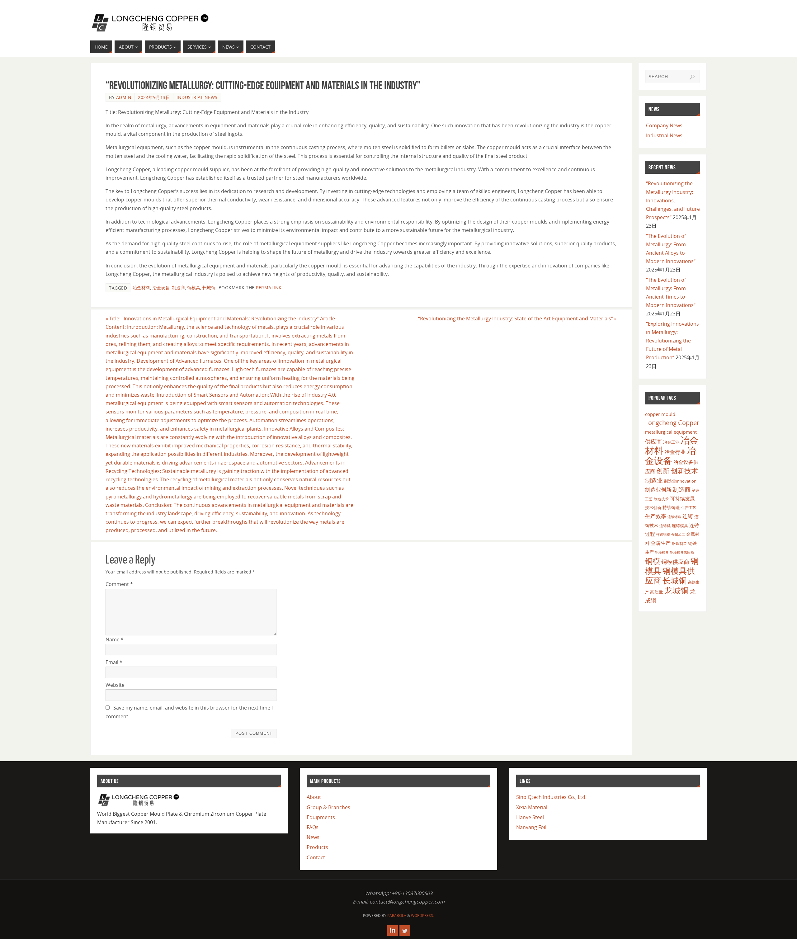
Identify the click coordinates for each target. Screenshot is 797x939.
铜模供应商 (675, 561)
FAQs (312, 827)
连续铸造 (674, 516)
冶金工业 (671, 442)
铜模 (652, 561)
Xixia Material (531, 807)
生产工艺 (688, 507)
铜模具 (193, 287)
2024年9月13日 (154, 97)
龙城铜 (676, 590)
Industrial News (197, 97)
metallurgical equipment (671, 432)
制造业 (654, 480)
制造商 (178, 287)
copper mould (660, 414)
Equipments (321, 817)
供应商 (653, 441)
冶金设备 (161, 287)
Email (114, 662)
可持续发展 (682, 498)
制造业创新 (658, 489)
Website (115, 685)
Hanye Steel (530, 817)
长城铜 (208, 287)
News (313, 837)
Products (317, 847)
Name (115, 639)
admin (124, 97)
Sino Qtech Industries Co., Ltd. (551, 797)
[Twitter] (404, 930)
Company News (664, 125)
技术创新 (653, 507)
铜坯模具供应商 (682, 552)
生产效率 (655, 516)
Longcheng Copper (672, 422)
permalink (269, 287)
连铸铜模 (663, 534)
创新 (662, 470)
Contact (316, 857)
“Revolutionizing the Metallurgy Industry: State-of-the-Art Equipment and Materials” (517, 318)
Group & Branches (328, 807)
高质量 (656, 592)
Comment (119, 584)
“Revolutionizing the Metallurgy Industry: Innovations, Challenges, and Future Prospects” (673, 200)
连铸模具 (680, 525)
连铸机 (665, 525)
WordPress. (422, 915)
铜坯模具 (662, 552)
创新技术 (684, 470)
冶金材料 (141, 287)
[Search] (692, 77)
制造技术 (661, 499)
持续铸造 (671, 507)
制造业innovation (680, 481)
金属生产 (661, 543)
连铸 (687, 516)
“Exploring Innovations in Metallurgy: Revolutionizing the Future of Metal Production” (672, 340)
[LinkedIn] (392, 930)
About (314, 797)
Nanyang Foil (531, 827)
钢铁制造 (679, 543)
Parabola (396, 915)
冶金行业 (675, 451)
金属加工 (678, 534)
